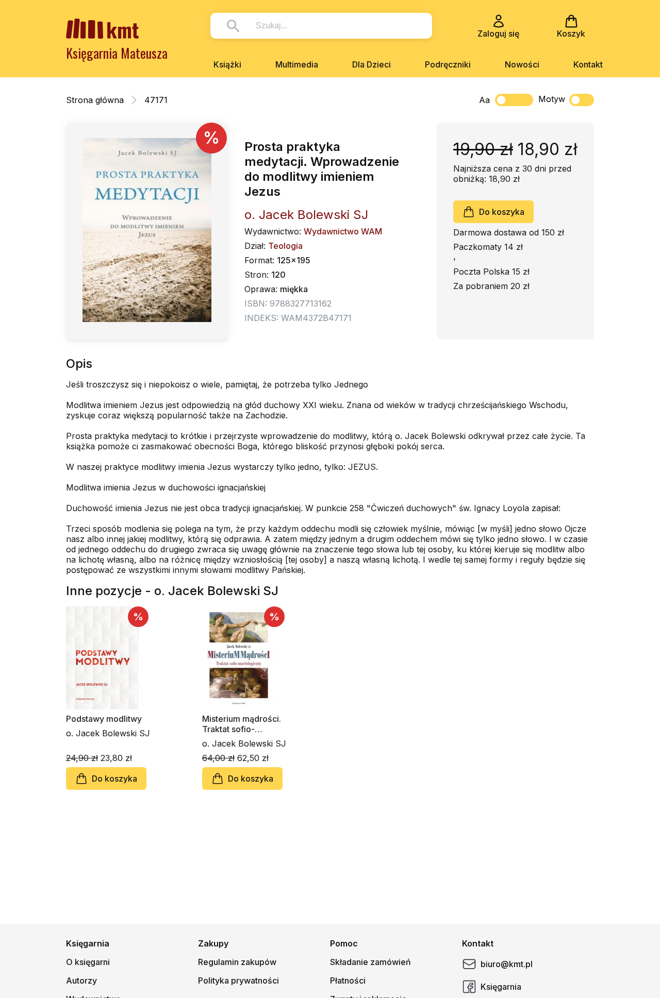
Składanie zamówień (370, 962)
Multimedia (296, 64)
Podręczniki (448, 64)
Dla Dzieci (371, 64)
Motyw (551, 99)
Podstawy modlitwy (104, 719)
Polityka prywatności (238, 980)
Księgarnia (501, 987)
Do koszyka (501, 212)
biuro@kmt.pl (507, 964)
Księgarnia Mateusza (117, 53)
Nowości (522, 64)
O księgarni (88, 962)
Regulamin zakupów (237, 962)
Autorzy (81, 980)
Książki (227, 64)
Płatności (348, 980)
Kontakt (588, 64)
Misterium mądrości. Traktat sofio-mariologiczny (241, 724)
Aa (484, 100)
